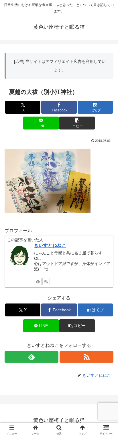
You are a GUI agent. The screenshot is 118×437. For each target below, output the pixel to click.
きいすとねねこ (50, 245)
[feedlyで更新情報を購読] (38, 281)
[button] (77, 123)
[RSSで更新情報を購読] (46, 281)
